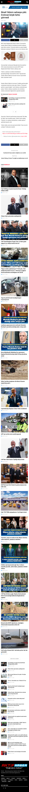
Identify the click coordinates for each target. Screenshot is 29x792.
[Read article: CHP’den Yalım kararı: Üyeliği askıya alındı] (14, 448)
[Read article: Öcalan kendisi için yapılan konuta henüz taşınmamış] (4, 718)
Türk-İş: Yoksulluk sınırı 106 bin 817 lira (17, 680)
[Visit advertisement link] (14, 8)
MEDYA (25, 779)
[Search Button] (27, 2)
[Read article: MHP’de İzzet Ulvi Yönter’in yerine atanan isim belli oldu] (14, 473)
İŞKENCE (20, 779)
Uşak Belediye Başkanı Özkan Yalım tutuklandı (14, 408)
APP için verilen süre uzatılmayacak (11, 434)
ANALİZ (8, 778)
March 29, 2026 (4, 599)
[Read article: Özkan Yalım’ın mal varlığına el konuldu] (4, 753)
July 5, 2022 (3, 20)
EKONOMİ (19, 778)
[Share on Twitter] (14, 40)
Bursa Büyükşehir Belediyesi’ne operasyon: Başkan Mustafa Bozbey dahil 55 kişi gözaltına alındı (14, 354)
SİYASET (13, 778)
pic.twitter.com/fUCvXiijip (21, 133)
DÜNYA (24, 778)
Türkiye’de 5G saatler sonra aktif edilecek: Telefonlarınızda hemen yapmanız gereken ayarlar (18, 736)
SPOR (16, 779)
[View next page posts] (16, 112)
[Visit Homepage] (14, 2)
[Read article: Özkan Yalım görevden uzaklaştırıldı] (4, 105)
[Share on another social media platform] (23, 40)
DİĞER (9, 781)
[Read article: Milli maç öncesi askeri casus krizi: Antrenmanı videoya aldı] (4, 705)
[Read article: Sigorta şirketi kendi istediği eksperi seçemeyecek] (14, 286)
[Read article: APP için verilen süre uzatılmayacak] (14, 422)
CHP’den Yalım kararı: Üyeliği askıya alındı (12, 459)
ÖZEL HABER (3, 779)
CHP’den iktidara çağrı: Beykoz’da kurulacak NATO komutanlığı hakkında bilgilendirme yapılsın (13, 595)
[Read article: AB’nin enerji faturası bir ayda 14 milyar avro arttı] (4, 676)
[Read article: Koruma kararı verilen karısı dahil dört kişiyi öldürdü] (4, 712)
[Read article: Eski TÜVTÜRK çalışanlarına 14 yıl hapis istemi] (14, 501)
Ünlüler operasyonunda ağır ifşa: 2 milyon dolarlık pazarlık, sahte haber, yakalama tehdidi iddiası (14, 566)
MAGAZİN (4, 781)
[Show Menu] (1, 2)
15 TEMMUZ (10, 779)
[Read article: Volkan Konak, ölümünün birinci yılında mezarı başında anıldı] (4, 694)
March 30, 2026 (4, 410)
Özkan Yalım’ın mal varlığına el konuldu (17, 751)
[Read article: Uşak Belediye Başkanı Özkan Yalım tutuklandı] (14, 397)
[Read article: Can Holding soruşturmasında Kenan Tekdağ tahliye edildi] (4, 99)
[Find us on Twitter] (3, 788)
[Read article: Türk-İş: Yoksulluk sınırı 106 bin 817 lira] (4, 682)
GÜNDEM (3, 778)
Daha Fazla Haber (14, 658)
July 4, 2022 (24, 136)
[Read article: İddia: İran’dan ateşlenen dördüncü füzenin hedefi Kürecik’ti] (14, 370)
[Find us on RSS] (5, 788)
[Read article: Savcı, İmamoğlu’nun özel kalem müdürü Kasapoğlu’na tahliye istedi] (4, 730)
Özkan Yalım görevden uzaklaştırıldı (16, 103)
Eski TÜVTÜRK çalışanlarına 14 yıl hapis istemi (14, 512)
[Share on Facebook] (5, 40)
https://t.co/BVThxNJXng (8, 133)
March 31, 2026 (12, 105)
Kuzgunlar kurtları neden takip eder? (16, 698)
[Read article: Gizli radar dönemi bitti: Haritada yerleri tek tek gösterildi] (14, 639)
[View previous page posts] (13, 112)
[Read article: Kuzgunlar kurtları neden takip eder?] (4, 700)
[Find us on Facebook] (1, 788)
